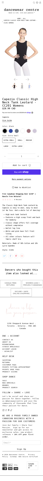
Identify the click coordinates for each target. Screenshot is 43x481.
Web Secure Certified (28, 456)
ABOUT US (6, 342)
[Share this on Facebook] (10, 256)
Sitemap (13, 456)
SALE (4, 380)
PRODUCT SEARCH (9, 387)
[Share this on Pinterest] (16, 256)
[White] (22, 130)
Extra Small (9, 140)
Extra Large (17, 146)
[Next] (27, 79)
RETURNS (6, 362)
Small (20, 140)
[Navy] (16, 130)
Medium (29, 140)
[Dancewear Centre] (21, 11)
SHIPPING (6, 360)
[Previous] (15, 79)
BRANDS (5, 385)
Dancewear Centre (16, 454)
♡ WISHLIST (7, 351)
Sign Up (21, 449)
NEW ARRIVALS (8, 383)
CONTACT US (7, 340)
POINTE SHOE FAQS (11, 369)
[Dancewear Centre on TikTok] (11, 411)
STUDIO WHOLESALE (11, 347)
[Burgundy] (28, 130)
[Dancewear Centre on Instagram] (3, 411)
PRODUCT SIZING (9, 372)
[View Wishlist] (37, 2)
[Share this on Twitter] (4, 256)
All (24, 18)
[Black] (4, 130)
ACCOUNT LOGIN (9, 349)
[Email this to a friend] (22, 256)
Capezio (5, 117)
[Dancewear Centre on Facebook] (6, 411)
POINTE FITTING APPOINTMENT (16, 367)
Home (19, 18)
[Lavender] (34, 130)
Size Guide (7, 120)
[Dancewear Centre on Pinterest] (9, 411)
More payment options (21, 179)
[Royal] (10, 130)
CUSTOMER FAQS (9, 365)
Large (6, 146)
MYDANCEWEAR (8, 344)
